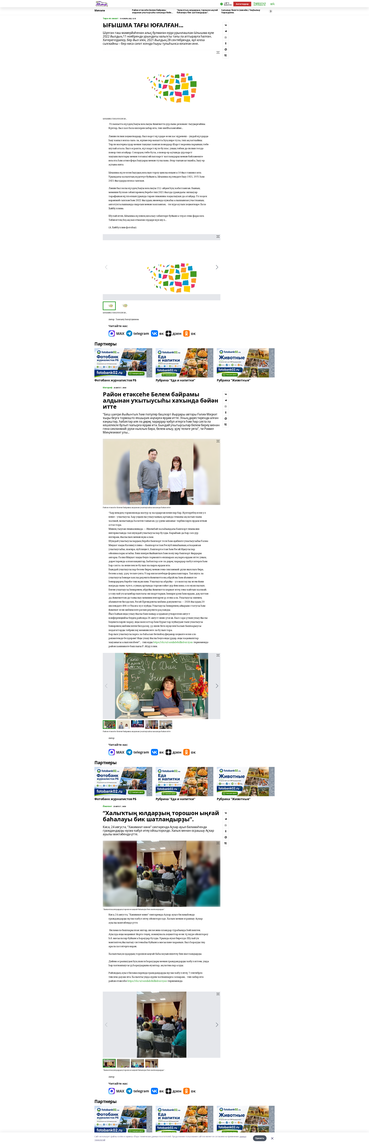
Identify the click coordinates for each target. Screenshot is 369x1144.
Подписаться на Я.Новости (260, 4)
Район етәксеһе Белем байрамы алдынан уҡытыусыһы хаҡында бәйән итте (152, 11)
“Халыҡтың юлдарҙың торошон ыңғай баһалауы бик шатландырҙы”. (197, 11)
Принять (259, 1138)
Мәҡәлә (99, 10)
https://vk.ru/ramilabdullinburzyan (173, 642)
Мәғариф (107, 387)
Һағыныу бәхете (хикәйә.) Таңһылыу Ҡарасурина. (240, 11)
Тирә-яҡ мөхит (110, 18)
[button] (217, 267)
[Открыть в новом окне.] (116, 333)
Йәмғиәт (107, 806)
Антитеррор (242, 4)
